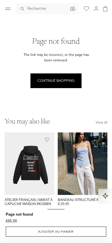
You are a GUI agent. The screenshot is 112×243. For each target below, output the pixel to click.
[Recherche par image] (71, 8)
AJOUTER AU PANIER (56, 231)
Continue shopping (56, 80)
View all (101, 122)
